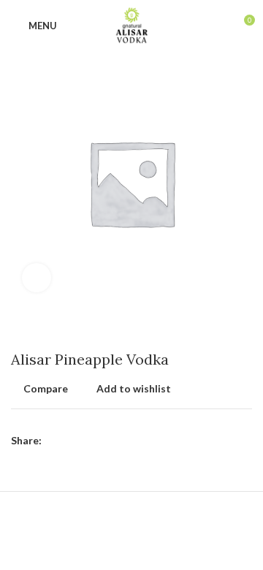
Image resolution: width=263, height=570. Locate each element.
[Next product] (244, 329)
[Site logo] (132, 24)
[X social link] (70, 440)
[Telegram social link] (121, 440)
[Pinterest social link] (87, 440)
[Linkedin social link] (104, 440)
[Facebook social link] (53, 440)
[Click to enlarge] (36, 277)
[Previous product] (215, 329)
